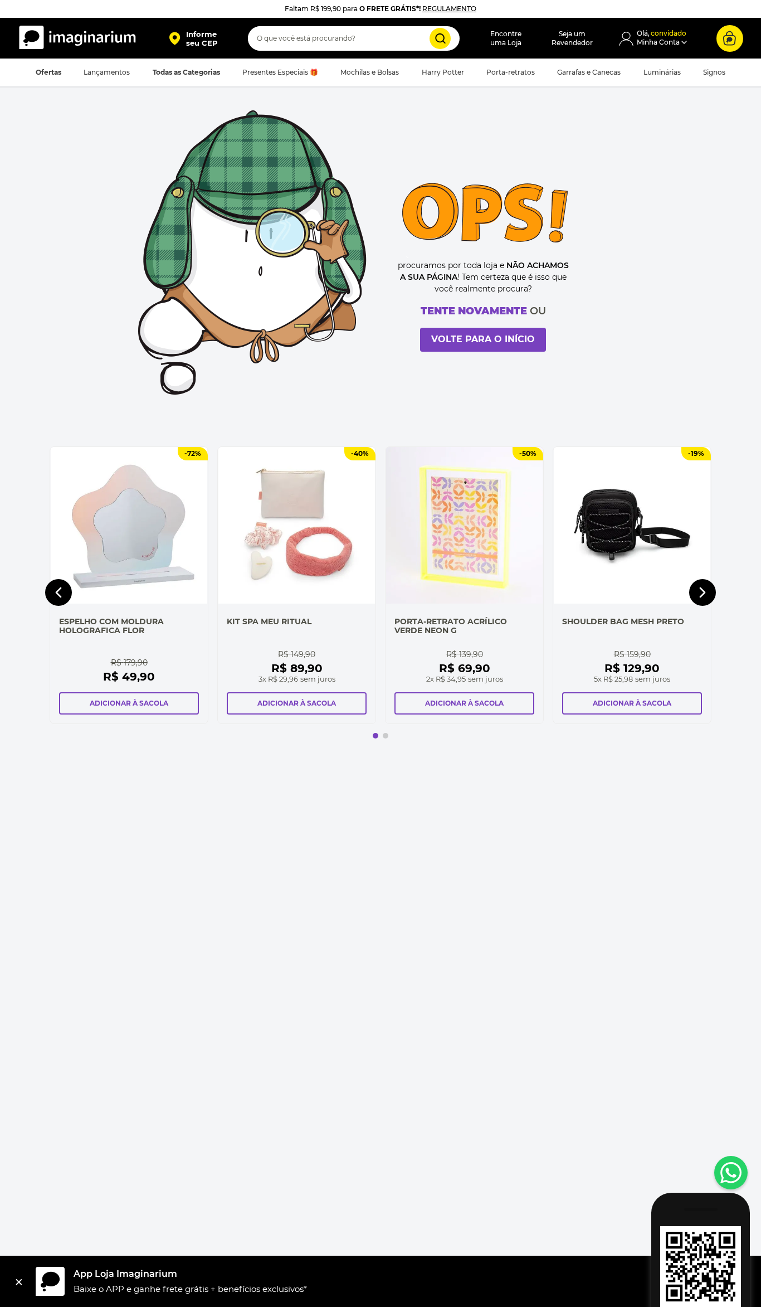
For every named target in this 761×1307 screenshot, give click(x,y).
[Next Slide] (702, 592)
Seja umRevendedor (572, 38)
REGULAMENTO (449, 8)
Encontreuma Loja (505, 38)
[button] (193, 38)
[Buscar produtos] (440, 38)
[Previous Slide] (58, 592)
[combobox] (354, 38)
